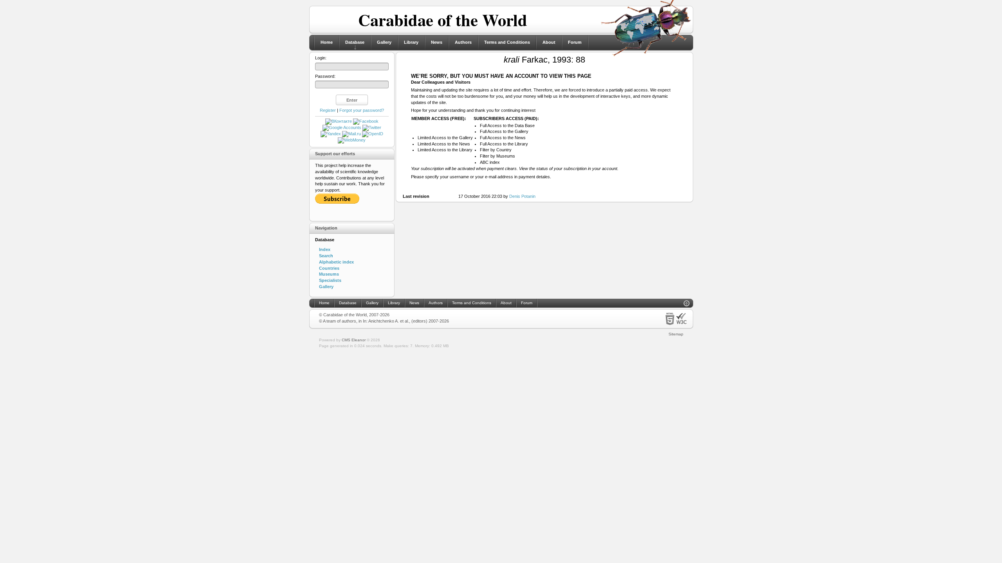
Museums (329, 274)
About (548, 42)
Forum (575, 42)
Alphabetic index (336, 262)
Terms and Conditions (507, 42)
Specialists (330, 280)
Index (324, 249)
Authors (463, 42)
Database (354, 42)
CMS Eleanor (354, 340)
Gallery (384, 42)
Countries (329, 268)
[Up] (686, 304)
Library (411, 42)
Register (328, 110)
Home (327, 42)
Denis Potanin (522, 196)
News (436, 42)
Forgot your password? (361, 110)
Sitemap (676, 334)
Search (326, 255)
